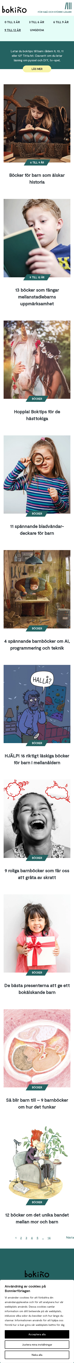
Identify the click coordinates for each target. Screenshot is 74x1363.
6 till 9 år (61, 22)
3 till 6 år (36, 22)
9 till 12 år (13, 30)
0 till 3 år (12, 22)
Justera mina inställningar (37, 1344)
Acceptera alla (37, 1334)
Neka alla (37, 1354)
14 (49, 1237)
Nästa (70, 1237)
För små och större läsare (55, 12)
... (43, 1237)
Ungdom (37, 30)
